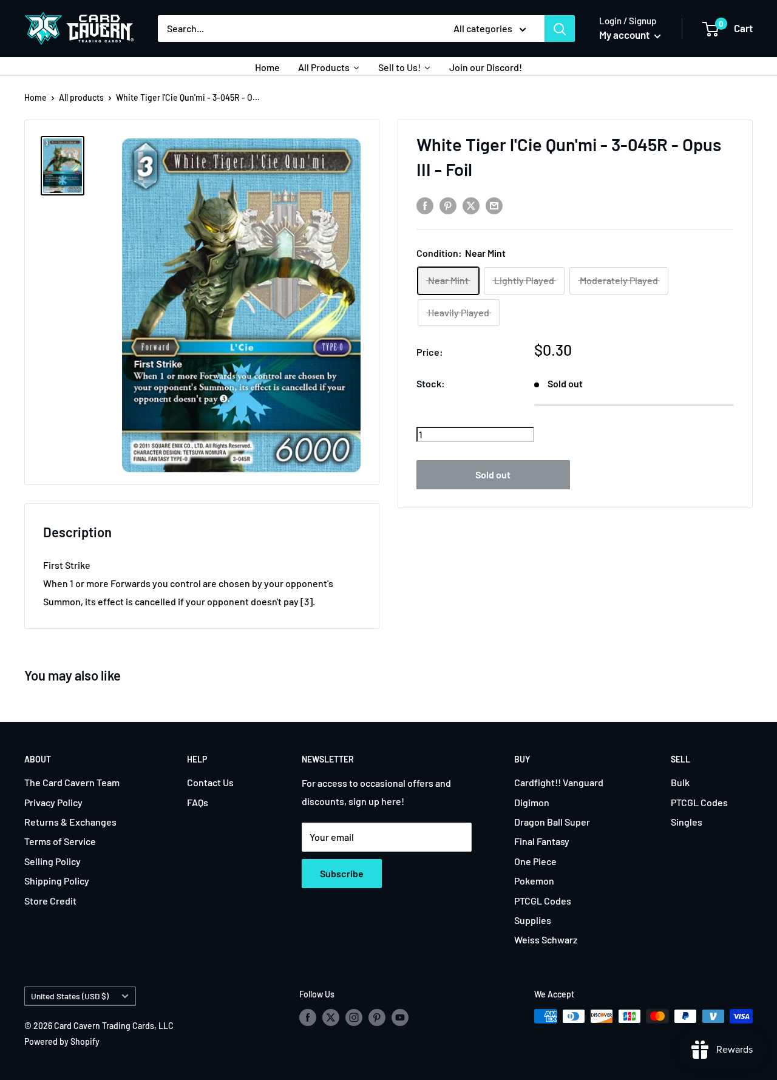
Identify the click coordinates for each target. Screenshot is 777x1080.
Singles (686, 821)
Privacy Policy (53, 802)
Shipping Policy (56, 880)
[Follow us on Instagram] (353, 1017)
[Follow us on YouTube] (400, 1017)
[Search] (560, 28)
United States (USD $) (70, 996)
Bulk (680, 782)
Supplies (532, 920)
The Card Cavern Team (72, 782)
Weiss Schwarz (545, 939)
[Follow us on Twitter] (330, 1017)
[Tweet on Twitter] (471, 204)
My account (625, 35)
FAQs (197, 802)
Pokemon (534, 880)
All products (81, 97)
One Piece (535, 861)
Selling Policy (52, 861)
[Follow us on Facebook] (307, 1017)
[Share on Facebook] (424, 204)
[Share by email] (494, 204)
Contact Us (210, 782)
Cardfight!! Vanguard (558, 782)
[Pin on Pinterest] (447, 204)
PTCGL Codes (542, 900)
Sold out (493, 475)
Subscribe (342, 873)
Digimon (531, 802)
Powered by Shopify (62, 1041)
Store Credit (50, 900)
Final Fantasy (541, 841)
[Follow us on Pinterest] (376, 1017)
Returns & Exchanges (70, 821)
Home (35, 97)
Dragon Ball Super (552, 821)
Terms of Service (60, 841)
